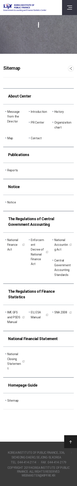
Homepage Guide (22, 385)
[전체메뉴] (69, 7)
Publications (18, 154)
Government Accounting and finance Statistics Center (24, 7)
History (59, 111)
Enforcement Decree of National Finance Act (37, 252)
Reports (12, 170)
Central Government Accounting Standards (62, 268)
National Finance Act (12, 244)
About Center (19, 96)
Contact (36, 138)
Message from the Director (13, 116)
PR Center (37, 122)
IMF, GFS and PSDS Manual (13, 317)
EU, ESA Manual (36, 315)
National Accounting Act (61, 244)
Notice (14, 186)
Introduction (39, 111)
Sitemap (13, 400)
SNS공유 (71, 68)
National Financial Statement (33, 338)
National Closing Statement (14, 361)
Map (10, 138)
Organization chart (62, 125)
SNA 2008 (60, 312)
